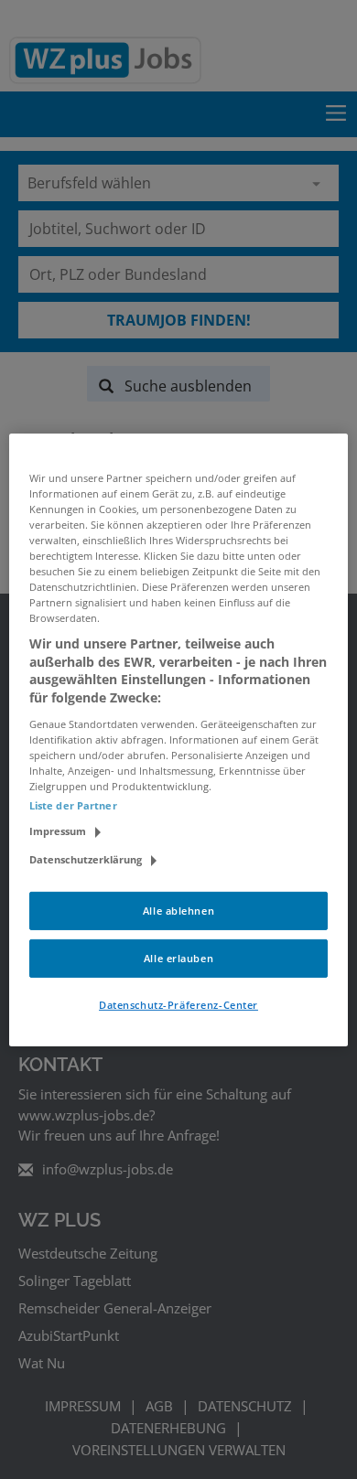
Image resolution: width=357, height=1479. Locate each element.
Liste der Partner (73, 805)
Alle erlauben (178, 958)
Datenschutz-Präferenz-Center (178, 1005)
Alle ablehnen (178, 910)
